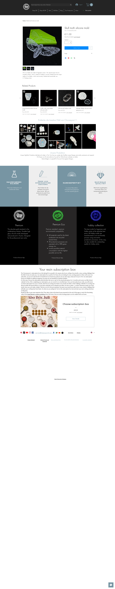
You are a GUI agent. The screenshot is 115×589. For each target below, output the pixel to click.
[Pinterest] (21, 333)
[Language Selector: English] (93, 332)
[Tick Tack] (24, 333)
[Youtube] (27, 333)
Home (24, 21)
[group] (57, 102)
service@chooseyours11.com (44, 333)
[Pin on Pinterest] (68, 58)
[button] (90, 4)
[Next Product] (95, 98)
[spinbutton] (68, 42)
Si (68, 332)
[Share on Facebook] (65, 58)
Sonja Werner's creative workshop (36, 294)
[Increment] (71, 42)
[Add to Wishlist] (90, 48)
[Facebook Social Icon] (33, 333)
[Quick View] (30, 98)
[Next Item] (92, 136)
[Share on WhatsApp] (71, 58)
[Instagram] (30, 333)
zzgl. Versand (77, 37)
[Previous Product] (20, 98)
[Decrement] (66, 42)
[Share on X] (74, 58)
